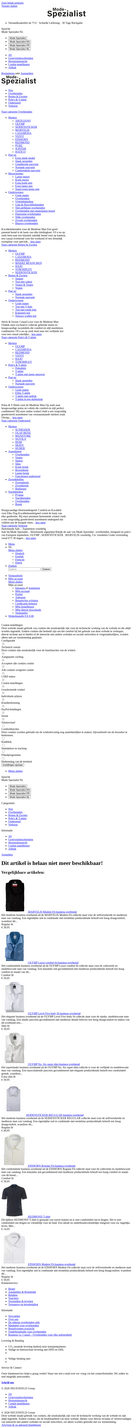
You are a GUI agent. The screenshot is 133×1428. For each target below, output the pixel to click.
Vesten (19, 287)
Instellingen (34, 1425)
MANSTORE (23, 435)
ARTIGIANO (23, 120)
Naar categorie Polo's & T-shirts (18, 337)
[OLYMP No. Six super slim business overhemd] (14, 1064)
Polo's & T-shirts (17, 365)
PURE (19, 145)
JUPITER (20, 148)
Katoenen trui (22, 312)
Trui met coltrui (23, 281)
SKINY (19, 445)
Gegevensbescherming (20, 58)
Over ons (13, 1319)
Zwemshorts (22, 482)
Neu (10, 809)
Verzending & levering (20, 1301)
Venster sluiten (9, 5)
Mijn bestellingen (24, 606)
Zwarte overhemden (26, 220)
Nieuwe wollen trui (25, 315)
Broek (18, 504)
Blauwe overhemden (26, 223)
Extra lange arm (24, 186)
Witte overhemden (25, 217)
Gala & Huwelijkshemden (29, 204)
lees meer (35, 241)
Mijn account (22, 591)
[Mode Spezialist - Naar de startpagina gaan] (66, 17)
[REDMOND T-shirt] (14, 1216)
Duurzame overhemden (28, 214)
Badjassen (20, 488)
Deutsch (19, 553)
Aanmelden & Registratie (22, 1291)
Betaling (12, 1295)
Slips (18, 463)
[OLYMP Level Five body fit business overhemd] (14, 1013)
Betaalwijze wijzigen (26, 600)
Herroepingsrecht (17, 61)
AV (10, 55)
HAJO (19, 266)
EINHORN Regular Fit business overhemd (51, 1165)
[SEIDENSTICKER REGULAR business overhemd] (13, 1115)
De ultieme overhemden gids (24, 1322)
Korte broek (21, 466)
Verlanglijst (21, 612)
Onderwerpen (15, 192)
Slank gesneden (23, 161)
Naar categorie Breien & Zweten (19, 244)
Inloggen (20, 588)
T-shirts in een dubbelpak (29, 399)
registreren (34, 588)
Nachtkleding (15, 491)
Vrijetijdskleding (24, 201)
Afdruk (12, 67)
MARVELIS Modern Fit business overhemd (52, 911)
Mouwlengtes (15, 173)
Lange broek (22, 473)
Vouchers (13, 1298)
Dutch (18, 562)
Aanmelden (27, 73)
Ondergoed (14, 821)
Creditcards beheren (26, 603)
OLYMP (20, 123)
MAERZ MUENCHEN (28, 263)
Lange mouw (22, 176)
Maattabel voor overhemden (23, 1325)
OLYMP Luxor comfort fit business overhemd (53, 962)
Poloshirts (20, 368)
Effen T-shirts (22, 393)
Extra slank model (25, 158)
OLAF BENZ (23, 432)
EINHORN (21, 139)
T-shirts (19, 371)
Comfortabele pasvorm (27, 170)
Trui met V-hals (23, 306)
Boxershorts (21, 470)
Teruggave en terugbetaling (23, 1304)
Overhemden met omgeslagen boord (35, 210)
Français (19, 559)
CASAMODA (23, 133)
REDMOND (22, 142)
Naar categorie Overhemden (16, 111)
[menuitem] (70, 55)
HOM (18, 442)
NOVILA (20, 438)
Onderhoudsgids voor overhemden (27, 1331)
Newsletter (14, 1316)
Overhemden (22, 198)
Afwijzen (6, 1425)
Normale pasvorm (25, 167)
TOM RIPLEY (23, 269)
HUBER (20, 448)
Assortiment (14, 451)
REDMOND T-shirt (39, 1216)
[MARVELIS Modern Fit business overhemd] (14, 911)
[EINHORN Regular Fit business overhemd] (14, 1165)
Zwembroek (22, 485)
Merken (12, 117)
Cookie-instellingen (19, 64)
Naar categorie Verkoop (14, 525)
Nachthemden (22, 498)
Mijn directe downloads (28, 609)
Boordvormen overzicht (21, 1328)
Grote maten (22, 195)
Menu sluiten (15, 550)
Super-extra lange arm (27, 189)
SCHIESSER (22, 429)
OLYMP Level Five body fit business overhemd (54, 1013)
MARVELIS (22, 130)
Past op (12, 154)
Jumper (19, 278)
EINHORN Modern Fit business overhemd (51, 1264)
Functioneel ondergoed (27, 476)
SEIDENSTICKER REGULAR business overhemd (55, 1115)
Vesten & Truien (24, 284)
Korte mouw (22, 179)
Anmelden (7, 854)
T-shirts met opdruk (26, 396)
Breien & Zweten (17, 275)
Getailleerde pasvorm (26, 164)
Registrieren (8, 73)
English (19, 556)
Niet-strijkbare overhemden (30, 207)
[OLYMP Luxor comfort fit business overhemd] (14, 962)
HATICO (20, 151)
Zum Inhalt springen (12, 2)
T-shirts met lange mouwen (30, 374)
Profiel (19, 594)
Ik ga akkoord (20, 1425)
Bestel (11, 1288)
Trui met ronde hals (25, 309)
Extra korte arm (23, 182)
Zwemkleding (16, 479)
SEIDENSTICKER (26, 126)
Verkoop (13, 824)
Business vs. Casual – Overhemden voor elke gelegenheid (40, 1334)
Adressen (20, 597)
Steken (19, 460)
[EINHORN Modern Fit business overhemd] (14, 1264)
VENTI (19, 136)
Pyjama (19, 494)
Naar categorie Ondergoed (15, 420)
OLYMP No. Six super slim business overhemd (54, 1064)
